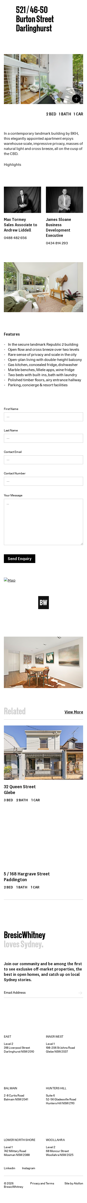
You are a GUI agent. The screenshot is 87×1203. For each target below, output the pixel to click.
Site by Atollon (74, 1183)
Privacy (35, 1183)
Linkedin (9, 1168)
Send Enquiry (19, 558)
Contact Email (13, 452)
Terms (50, 1183)
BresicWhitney (24, 936)
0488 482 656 (15, 238)
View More (74, 712)
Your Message (13, 495)
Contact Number (15, 473)
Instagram (28, 1168)
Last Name (11, 430)
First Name (11, 409)
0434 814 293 (57, 243)
